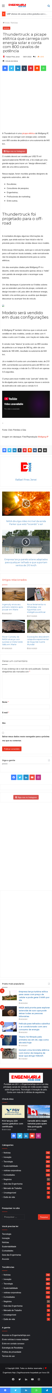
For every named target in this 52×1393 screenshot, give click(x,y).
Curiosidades (9, 1174)
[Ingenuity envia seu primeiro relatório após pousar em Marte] (13, 594)
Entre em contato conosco (13, 1343)
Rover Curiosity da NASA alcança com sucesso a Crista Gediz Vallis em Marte (12, 641)
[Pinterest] (30, 68)
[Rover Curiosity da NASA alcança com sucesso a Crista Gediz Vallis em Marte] (13, 626)
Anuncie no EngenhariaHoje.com (16, 1335)
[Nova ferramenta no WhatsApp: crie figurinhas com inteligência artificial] (38, 594)
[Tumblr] (24, 68)
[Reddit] (37, 68)
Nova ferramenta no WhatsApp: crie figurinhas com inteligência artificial (36, 608)
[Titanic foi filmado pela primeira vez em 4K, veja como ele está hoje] (9, 1040)
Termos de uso (8, 1356)
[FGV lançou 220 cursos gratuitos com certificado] (13, 1111)
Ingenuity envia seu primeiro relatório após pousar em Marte (12, 607)
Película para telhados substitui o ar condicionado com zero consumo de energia (34, 1026)
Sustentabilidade (11, 1165)
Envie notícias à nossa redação (15, 1339)
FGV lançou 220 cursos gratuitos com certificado (12, 1124)
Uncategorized (10, 1192)
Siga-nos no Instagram (15, 151)
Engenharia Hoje (9, 1372)
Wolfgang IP (43, 436)
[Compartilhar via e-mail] (40, 450)
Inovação (7, 1157)
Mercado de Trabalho (13, 1188)
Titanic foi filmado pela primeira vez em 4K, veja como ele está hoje (34, 1040)
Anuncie (5, 1258)
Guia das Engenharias (13, 1183)
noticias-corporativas (12, 1170)
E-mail (5, 712)
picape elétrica (28, 133)
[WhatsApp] (43, 68)
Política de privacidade (11, 1351)
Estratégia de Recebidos (12, 1347)
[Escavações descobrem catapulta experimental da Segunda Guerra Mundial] (38, 626)
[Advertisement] (26, 104)
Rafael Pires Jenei (13, 56)
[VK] (35, 450)
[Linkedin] (18, 68)
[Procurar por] (48, 7)
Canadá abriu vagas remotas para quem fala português (37, 1124)
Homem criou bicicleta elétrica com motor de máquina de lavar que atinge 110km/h (34, 1053)
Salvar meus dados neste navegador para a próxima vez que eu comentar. (25, 738)
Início (7, 22)
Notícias (14, 22)
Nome (5, 702)
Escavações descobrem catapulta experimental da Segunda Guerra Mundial (38, 641)
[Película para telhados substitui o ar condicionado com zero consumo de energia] (9, 1026)
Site (4, 723)
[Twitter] (11, 68)
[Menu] (3, 7)
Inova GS (45, 1372)
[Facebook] (5, 68)
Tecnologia (8, 1161)
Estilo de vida (9, 1197)
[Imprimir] (45, 450)
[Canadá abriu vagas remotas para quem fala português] (38, 1111)
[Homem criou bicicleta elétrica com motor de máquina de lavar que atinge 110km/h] (9, 1054)
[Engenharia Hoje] (17, 6)
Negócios (8, 1179)
